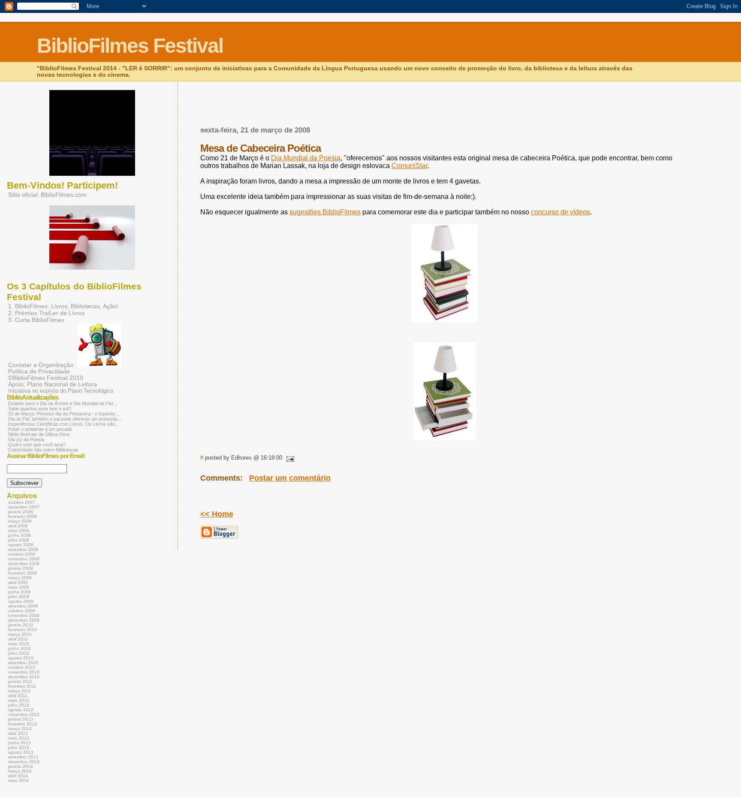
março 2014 (20, 771)
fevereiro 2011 (22, 686)
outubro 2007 (21, 502)
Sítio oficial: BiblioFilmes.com (47, 194)
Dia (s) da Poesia (26, 439)
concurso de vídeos (560, 212)
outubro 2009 (21, 610)
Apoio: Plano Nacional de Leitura (52, 384)
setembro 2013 (23, 757)
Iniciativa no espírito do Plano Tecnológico (60, 391)
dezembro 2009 (23, 620)
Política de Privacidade (39, 371)
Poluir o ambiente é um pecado (40, 429)
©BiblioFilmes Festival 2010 (45, 378)
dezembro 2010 (23, 676)
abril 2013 (18, 733)
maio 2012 (18, 700)
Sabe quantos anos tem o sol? (39, 408)
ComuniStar (410, 165)
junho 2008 (19, 535)
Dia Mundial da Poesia (305, 158)
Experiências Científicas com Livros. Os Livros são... (63, 424)
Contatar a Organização (40, 364)
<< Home (216, 514)
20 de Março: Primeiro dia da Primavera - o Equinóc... (63, 413)
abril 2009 (18, 582)
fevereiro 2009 (22, 573)
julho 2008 (18, 540)
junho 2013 (19, 742)
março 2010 (20, 634)
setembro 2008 (23, 549)
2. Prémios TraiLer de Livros (46, 313)
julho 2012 (18, 705)
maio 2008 (18, 530)
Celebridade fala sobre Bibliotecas (43, 449)
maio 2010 (18, 643)
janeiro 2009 (20, 568)
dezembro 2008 (23, 563)
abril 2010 (18, 639)
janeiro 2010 (20, 625)
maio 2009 (18, 587)
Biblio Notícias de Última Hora (38, 434)
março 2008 (20, 521)
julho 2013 (18, 747)
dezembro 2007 (23, 507)
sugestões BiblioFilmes (325, 212)
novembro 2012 (23, 714)
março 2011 (19, 691)
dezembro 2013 (23, 761)
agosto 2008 (20, 544)
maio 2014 (18, 780)
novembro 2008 (23, 558)
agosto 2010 (20, 658)
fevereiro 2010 (22, 629)
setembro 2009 (23, 606)
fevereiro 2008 (22, 516)
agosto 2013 (20, 752)
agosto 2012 (20, 709)
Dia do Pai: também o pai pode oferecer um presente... (64, 418)
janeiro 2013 (20, 719)
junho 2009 (19, 591)
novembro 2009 (23, 615)
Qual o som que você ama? (37, 444)
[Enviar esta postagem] (289, 457)
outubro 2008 (21, 554)
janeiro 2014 (20, 766)
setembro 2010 (23, 662)
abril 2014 (18, 775)
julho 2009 (18, 596)
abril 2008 (18, 525)
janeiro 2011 (20, 681)
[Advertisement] (300, 117)
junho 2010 (19, 648)
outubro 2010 (21, 667)
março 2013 (20, 728)
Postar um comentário (290, 478)
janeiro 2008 (20, 511)
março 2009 (20, 577)
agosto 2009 (20, 601)
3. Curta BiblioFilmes (36, 319)
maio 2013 (18, 738)
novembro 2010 (23, 672)
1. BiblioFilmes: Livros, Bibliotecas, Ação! (63, 306)
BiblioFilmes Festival (130, 45)
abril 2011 (17, 695)
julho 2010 (18, 653)
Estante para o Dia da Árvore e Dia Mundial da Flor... (62, 403)
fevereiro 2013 (22, 724)
